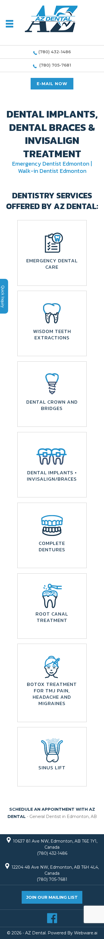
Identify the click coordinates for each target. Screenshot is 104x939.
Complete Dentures (52, 546)
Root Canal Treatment (52, 617)
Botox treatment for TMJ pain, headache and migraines (52, 693)
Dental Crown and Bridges (52, 405)
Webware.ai (85, 933)
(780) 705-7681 (54, 65)
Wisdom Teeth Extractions (52, 334)
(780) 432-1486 (54, 51)
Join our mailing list (52, 897)
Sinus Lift (52, 767)
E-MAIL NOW (52, 83)
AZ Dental (35, 933)
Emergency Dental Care (52, 264)
